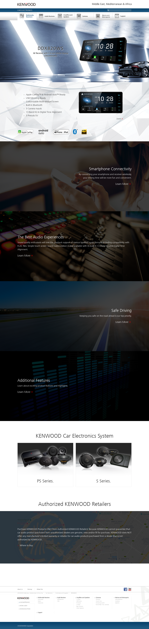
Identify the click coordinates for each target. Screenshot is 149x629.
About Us (20, 589)
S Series (78, 604)
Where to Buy (26, 545)
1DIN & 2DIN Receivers (46, 17)
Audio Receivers (61, 597)
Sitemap (29, 589)
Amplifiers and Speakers (83, 597)
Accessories (40, 603)
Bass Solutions (79, 606)
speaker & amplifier (65, 17)
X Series (78, 599)
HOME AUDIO (23, 605)
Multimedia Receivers (44, 597)
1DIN (58, 601)
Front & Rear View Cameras (102, 604)
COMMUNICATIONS (25, 609)
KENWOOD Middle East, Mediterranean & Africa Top (30, 593)
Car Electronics (49, 593)
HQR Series (79, 601)
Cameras (84, 17)
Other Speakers (80, 608)
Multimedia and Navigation (27, 17)
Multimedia (40, 599)
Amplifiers (117, 601)
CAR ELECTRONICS (25, 602)
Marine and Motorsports (122, 597)
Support (122, 17)
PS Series (78, 603)
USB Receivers (60, 599)
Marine (103, 17)
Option (39, 601)
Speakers (117, 603)
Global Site (40, 589)
